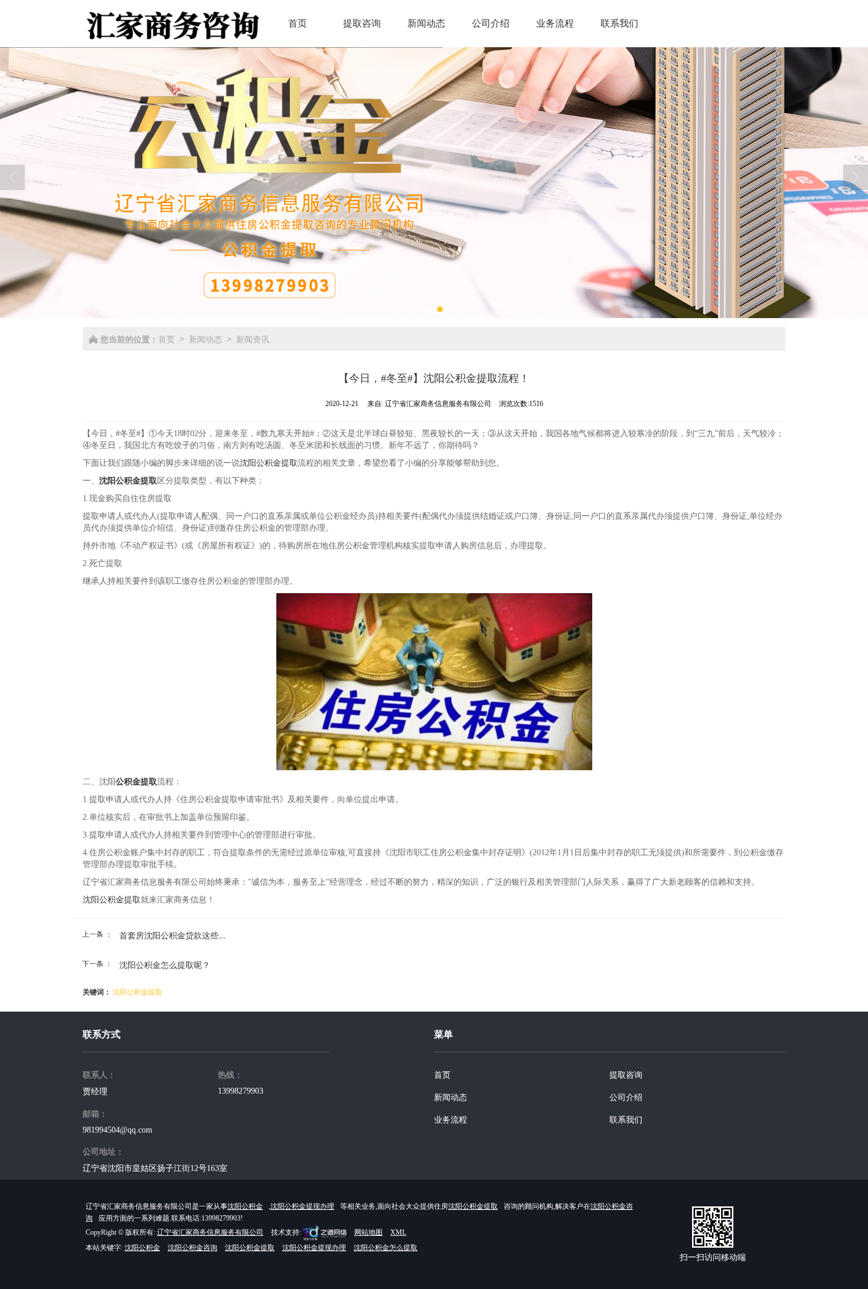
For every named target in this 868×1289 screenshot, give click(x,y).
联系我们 (625, 1119)
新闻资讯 (252, 339)
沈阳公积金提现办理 (302, 1206)
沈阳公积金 (245, 1206)
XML (398, 1232)
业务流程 (450, 1119)
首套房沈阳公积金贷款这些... (172, 935)
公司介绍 (625, 1097)
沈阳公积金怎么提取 (385, 1248)
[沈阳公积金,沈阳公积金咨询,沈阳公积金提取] (434, 182)
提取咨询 (625, 1075)
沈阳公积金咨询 (192, 1248)
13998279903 (240, 1091)
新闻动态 (205, 339)
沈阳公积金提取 (269, 463)
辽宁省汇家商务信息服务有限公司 (210, 1232)
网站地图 (368, 1232)
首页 (166, 339)
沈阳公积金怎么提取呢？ (164, 964)
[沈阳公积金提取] (434, 681)
